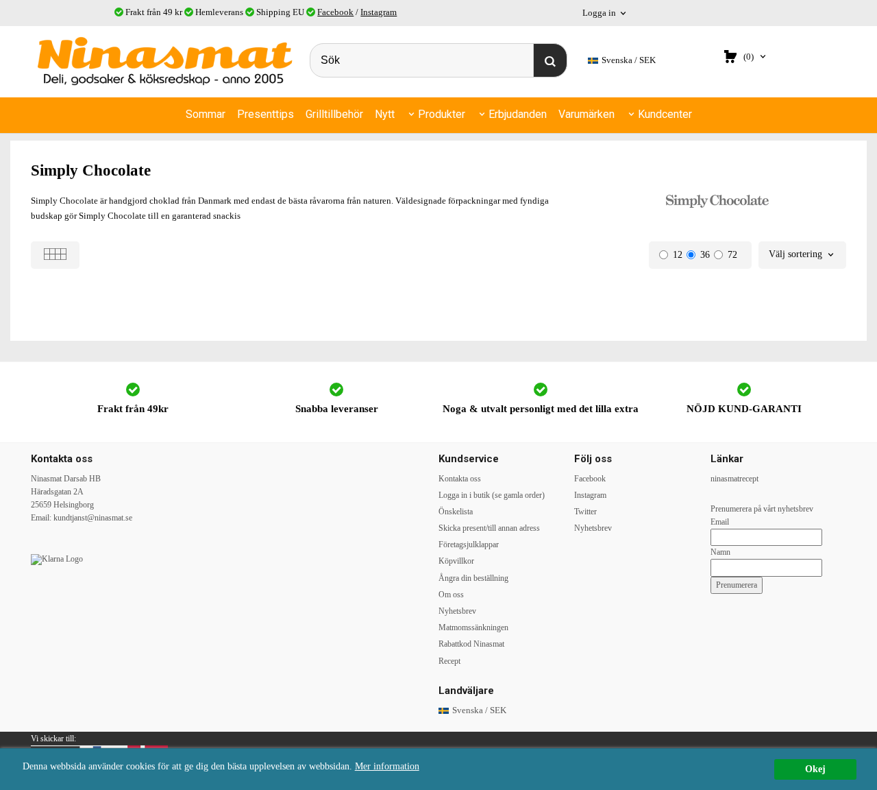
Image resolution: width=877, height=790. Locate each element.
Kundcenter (665, 114)
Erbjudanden (518, 114)
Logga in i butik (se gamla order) (491, 495)
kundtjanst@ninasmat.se (92, 518)
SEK (629, 60)
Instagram (378, 12)
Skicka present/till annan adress (489, 528)
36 (705, 255)
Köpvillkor (456, 561)
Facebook (335, 12)
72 (732, 255)
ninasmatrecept (734, 478)
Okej (815, 769)
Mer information (387, 766)
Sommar (205, 114)
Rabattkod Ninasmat (471, 644)
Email (720, 522)
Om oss (451, 594)
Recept (449, 661)
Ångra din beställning (473, 578)
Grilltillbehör (334, 114)
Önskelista (455, 511)
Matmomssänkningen (473, 627)
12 (677, 255)
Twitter (585, 511)
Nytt (385, 114)
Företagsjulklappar (468, 544)
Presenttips (265, 114)
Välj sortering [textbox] (795, 254)
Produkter (441, 114)
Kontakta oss (459, 478)
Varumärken (586, 114)
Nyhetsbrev (457, 611)
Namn (720, 552)
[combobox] (802, 255)
